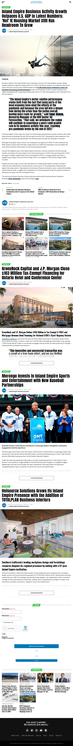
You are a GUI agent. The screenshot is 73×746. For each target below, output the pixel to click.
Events (45, 735)
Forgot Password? (8, 638)
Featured (16, 183)
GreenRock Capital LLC (9, 339)
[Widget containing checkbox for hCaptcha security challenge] (15, 628)
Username (8, 608)
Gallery (51, 735)
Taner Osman (56, 114)
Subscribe (36, 660)
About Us (38, 735)
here (37, 179)
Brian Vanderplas (15, 179)
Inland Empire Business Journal (19, 31)
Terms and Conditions (27, 735)
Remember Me (8, 622)
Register (4, 637)
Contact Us (58, 735)
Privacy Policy (15, 735)
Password (8, 615)
